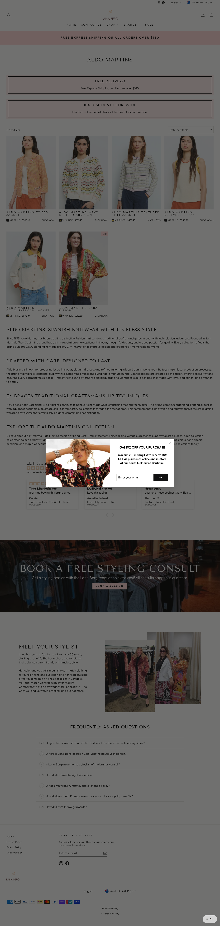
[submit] (160, 477)
